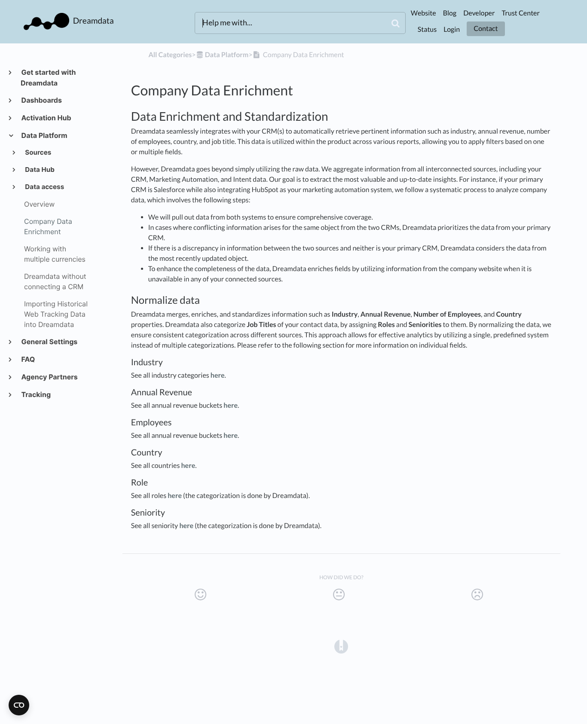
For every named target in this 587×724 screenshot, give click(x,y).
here (218, 375)
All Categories (170, 55)
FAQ (28, 359)
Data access (44, 187)
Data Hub (39, 169)
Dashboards (41, 100)
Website (423, 13)
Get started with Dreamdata (48, 77)
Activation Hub (46, 117)
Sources (38, 152)
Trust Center (520, 13)
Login (451, 29)
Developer (479, 13)
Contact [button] (486, 28)
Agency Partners (49, 377)
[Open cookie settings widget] (19, 705)
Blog (450, 13)
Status (427, 29)
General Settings (49, 341)
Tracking (36, 394)
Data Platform (44, 135)
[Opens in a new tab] (341, 646)
